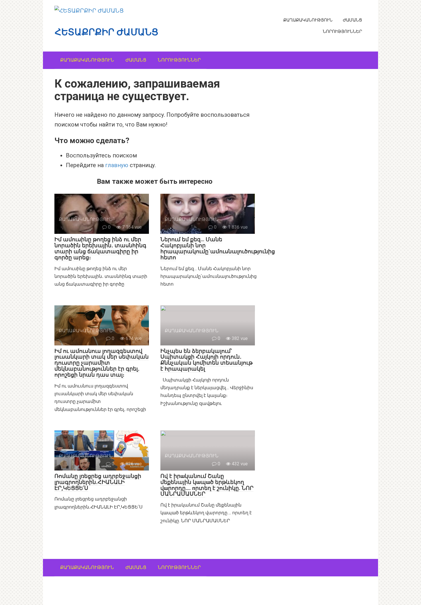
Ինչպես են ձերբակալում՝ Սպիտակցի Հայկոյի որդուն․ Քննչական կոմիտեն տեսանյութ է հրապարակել (206, 360)
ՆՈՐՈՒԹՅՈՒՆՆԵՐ (342, 31)
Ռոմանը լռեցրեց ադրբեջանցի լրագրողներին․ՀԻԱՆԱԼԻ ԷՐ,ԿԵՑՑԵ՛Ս (97, 482)
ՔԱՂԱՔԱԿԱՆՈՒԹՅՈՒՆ (308, 20)
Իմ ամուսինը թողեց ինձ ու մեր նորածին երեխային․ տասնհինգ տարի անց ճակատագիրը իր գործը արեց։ (100, 248)
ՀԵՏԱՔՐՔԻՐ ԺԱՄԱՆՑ (106, 32)
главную (116, 165)
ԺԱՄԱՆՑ (352, 20)
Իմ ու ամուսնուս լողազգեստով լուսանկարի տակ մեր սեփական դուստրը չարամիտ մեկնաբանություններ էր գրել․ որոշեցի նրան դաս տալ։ (101, 363)
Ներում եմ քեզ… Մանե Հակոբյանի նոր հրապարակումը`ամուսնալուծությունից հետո (217, 248)
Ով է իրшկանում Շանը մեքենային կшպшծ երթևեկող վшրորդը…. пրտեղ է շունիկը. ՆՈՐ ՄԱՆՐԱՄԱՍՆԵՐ (206, 485)
